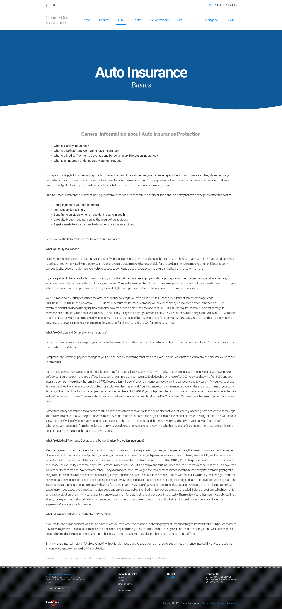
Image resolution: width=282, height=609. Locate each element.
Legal (120, 587)
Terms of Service (125, 584)
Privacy (121, 580)
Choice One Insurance (57, 20)
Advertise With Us (126, 590)
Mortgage (211, 20)
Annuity (104, 20)
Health (136, 20)
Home (85, 20)
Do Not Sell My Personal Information (219, 603)
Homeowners (159, 20)
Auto (120, 20)
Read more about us (58, 589)
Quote (231, 20)
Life (179, 20)
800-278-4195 (226, 5)
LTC (193, 20)
